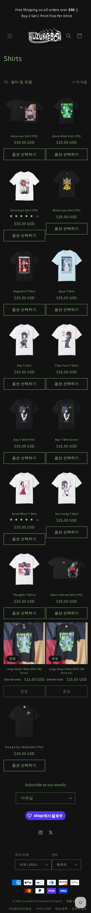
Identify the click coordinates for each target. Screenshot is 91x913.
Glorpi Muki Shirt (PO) (66, 136)
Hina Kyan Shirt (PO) (24, 210)
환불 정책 (72, 901)
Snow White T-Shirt (24, 514)
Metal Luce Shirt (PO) (67, 210)
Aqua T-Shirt (67, 291)
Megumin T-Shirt (24, 291)
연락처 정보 (79, 908)
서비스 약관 (43, 908)
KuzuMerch (29, 901)
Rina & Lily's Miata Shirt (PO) (24, 747)
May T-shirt (24, 365)
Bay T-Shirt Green (66, 439)
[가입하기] (69, 798)
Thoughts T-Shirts (24, 595)
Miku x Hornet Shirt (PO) (67, 595)
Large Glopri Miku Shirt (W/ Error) (24, 671)
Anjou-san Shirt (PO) (24, 136)
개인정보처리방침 (20, 908)
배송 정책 (61, 908)
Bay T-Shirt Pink (24, 439)
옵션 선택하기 (24, 154)
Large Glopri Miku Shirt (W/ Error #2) (66, 671)
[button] (9, 35)
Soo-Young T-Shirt (66, 514)
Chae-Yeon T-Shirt (66, 365)
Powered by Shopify (49, 901)
